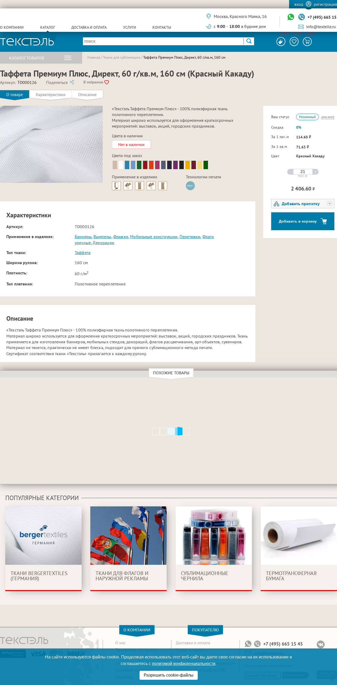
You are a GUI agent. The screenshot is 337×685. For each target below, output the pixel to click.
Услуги (129, 27)
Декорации (103, 242)
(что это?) (327, 117)
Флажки (120, 236)
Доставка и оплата (89, 27)
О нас (120, 642)
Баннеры (83, 236)
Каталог (47, 27)
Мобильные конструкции (153, 236)
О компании (12, 27)
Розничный (307, 117)
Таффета (83, 252)
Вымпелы (102, 236)
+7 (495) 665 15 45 (283, 644)
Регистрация (325, 4)
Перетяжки (190, 236)
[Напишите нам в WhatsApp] (291, 17)
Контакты (161, 27)
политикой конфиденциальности (183, 663)
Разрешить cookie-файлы (169, 675)
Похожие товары (171, 372)
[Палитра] (280, 41)
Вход (298, 4)
